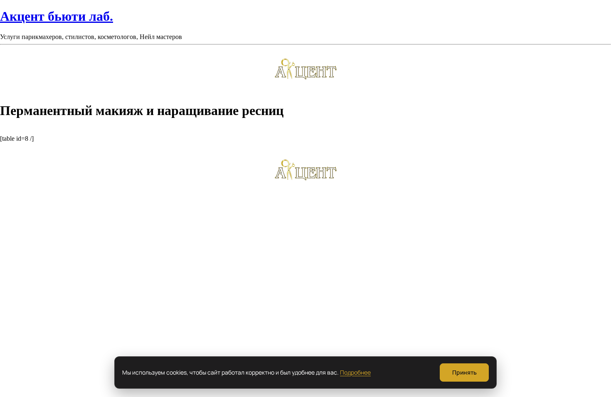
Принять (464, 372)
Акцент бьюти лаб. (56, 16)
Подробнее (355, 372)
